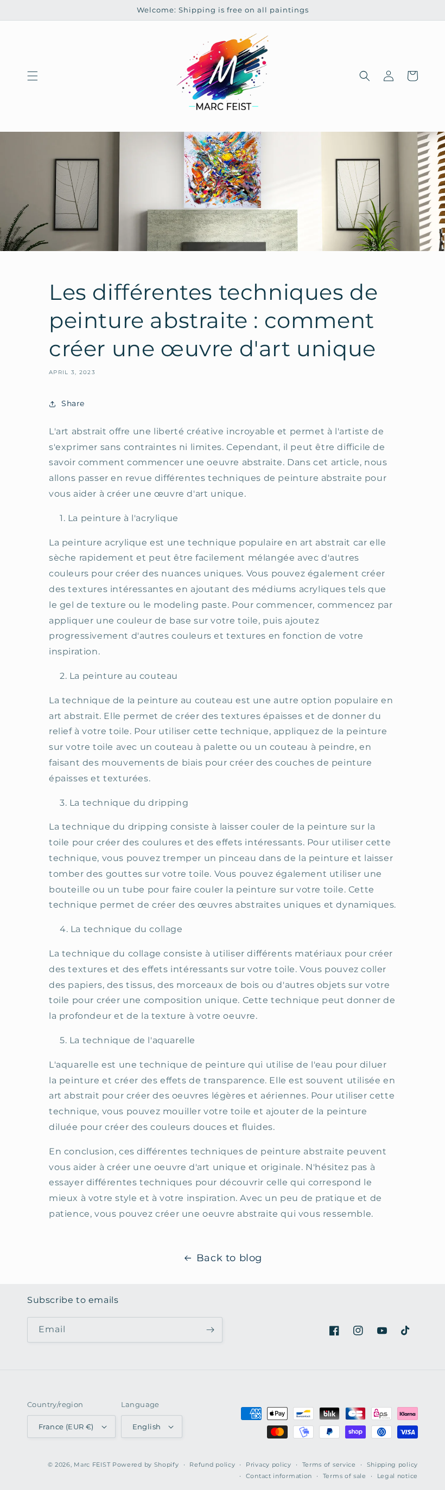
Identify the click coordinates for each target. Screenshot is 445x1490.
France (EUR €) (66, 1426)
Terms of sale (344, 1476)
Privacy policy (268, 1464)
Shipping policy (392, 1464)
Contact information (279, 1476)
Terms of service (329, 1464)
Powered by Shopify (145, 1464)
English (146, 1426)
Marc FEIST (92, 1464)
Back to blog (229, 1258)
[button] (32, 76)
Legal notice (397, 1476)
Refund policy (212, 1464)
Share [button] (73, 403)
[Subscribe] (210, 1330)
